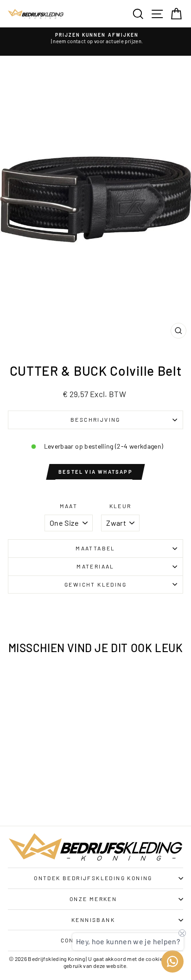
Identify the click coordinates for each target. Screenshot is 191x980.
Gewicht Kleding (95, 584)
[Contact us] (172, 961)
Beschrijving (95, 419)
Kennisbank (93, 919)
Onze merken (93, 898)
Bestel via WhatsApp (95, 472)
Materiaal (95, 566)
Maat (69, 506)
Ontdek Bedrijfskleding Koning (93, 878)
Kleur (120, 506)
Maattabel (95, 548)
